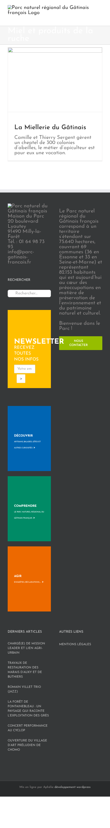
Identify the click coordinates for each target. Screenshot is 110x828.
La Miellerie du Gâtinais (50, 127)
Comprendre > (29, 512)
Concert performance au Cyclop (28, 728)
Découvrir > (27, 441)
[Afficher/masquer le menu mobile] (100, 18)
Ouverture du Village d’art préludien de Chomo (27, 745)
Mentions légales (75, 644)
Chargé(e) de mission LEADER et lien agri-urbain (26, 648)
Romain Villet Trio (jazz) (24, 689)
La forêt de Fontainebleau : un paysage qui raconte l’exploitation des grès (28, 708)
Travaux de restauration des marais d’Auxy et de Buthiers (25, 670)
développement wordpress (72, 787)
